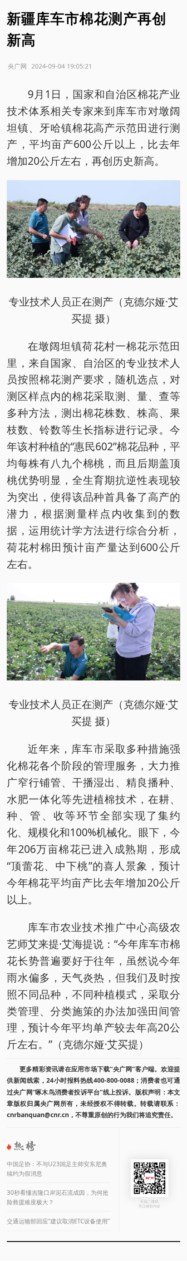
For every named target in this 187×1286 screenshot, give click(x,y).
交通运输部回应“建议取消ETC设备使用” (58, 1221)
